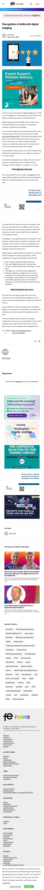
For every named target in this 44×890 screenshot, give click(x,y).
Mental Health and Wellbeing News (25, 670)
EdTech (5, 758)
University (34, 695)
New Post (6, 837)
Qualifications (10, 682)
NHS (36, 674)
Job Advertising (8, 808)
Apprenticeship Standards (24, 629)
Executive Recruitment (10, 777)
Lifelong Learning (26, 666)
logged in (19, 381)
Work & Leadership (9, 762)
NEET (17, 674)
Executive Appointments (11, 775)
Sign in (38, 4)
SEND (28, 682)
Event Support (7, 812)
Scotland (21, 682)
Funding (8, 658)
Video (5, 823)
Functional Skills (30, 654)
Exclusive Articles (8, 789)
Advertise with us (8, 743)
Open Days (6, 863)
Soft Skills (19, 687)
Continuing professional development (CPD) (20, 645)
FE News (31, 175)
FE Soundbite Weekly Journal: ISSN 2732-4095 (18, 792)
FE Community (7, 739)
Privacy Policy (7, 745)
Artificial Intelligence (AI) (13, 633)
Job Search (6, 779)
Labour (28, 662)
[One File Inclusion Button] (22, 432)
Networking (6, 861)
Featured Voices (8, 791)
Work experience (18, 699)
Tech (15, 695)
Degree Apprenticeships (14, 654)
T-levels (8, 695)
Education (6, 756)
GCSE (16, 658)
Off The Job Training (12, 678)
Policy (24, 678)
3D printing (9, 629)
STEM (33, 687)
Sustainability (27, 691)
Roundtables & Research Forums (13, 865)
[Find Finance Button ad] (22, 407)
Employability (7, 760)
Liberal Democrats (12, 666)
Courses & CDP (8, 859)
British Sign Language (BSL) (25, 637)
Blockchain (9, 637)
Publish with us (8, 741)
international (10, 662)
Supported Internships (13, 691)
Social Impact (7, 765)
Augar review (28, 633)
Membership (7, 844)
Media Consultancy (9, 810)
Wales (8, 699)
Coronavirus (10, 650)
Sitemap (6, 746)
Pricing (5, 802)
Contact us (6, 737)
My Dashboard (7, 838)
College (8, 641)
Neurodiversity (27, 674)
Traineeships (24, 695)
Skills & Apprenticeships (11, 764)
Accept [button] (29, 886)
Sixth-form (9, 687)
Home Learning (26, 658)
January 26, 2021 (13, 37)
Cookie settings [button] (15, 886)
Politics (31, 678)
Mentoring (9, 674)
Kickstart (20, 662)
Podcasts (6, 821)
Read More (6, 883)
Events (5, 840)
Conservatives (18, 641)
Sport (27, 687)
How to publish (8, 833)
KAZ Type (10, 35)
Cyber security (21, 650)
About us (6, 735)
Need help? (6, 846)
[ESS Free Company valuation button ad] (22, 457)
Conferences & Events (10, 857)
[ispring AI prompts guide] (22, 507)
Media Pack (6, 804)
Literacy (8, 670)
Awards (5, 856)
